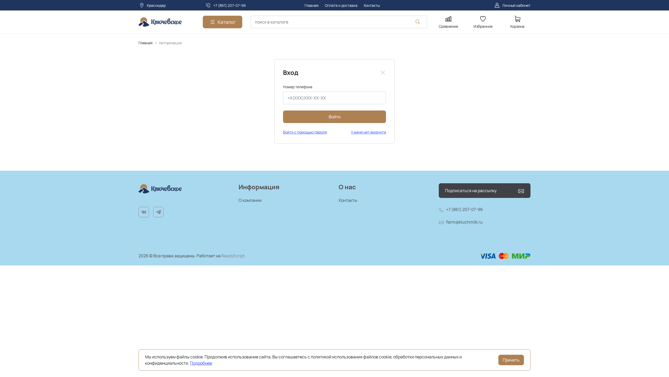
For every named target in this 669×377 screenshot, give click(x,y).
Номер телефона (297, 86)
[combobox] (339, 22)
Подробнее (201, 363)
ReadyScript (233, 256)
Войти (335, 117)
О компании (250, 200)
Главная (146, 42)
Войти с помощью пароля (305, 132)
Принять (511, 360)
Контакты (348, 200)
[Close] (383, 72)
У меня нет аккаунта (368, 132)
